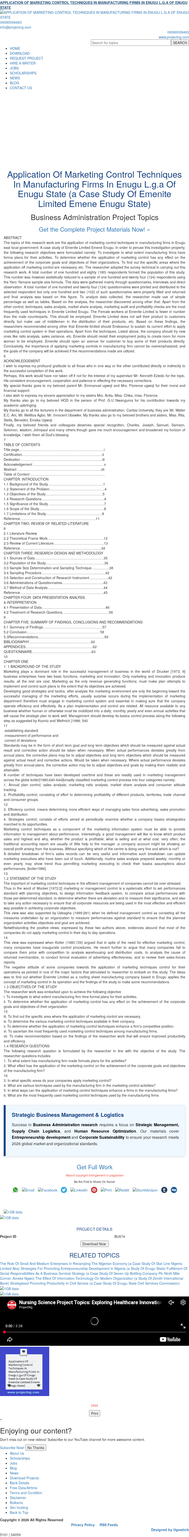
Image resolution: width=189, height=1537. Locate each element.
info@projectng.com (15, 27)
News (14, 1472)
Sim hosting (19, 1507)
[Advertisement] (94, 127)
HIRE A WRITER (23, 63)
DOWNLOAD (20, 53)
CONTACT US (21, 87)
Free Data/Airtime (23, 1487)
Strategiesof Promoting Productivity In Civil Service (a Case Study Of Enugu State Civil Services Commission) (95, 1283)
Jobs (13, 1463)
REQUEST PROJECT (26, 58)
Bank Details (19, 1482)
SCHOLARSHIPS (23, 72)
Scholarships (20, 1458)
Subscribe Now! (12, 1447)
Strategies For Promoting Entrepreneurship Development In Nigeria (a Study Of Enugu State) (93, 1268)
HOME (15, 48)
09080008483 (11, 22)
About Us (17, 1453)
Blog (13, 1468)
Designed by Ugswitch (170, 1529)
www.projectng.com (174, 37)
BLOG (14, 82)
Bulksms (16, 1502)
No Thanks (35, 1447)
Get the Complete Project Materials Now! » (94, 229)
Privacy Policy (83, 1524)
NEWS (15, 77)
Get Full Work (94, 1166)
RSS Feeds (109, 1524)
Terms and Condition (26, 1492)
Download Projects (24, 1477)
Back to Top (19, 1512)
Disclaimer (18, 1497)
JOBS (14, 68)
